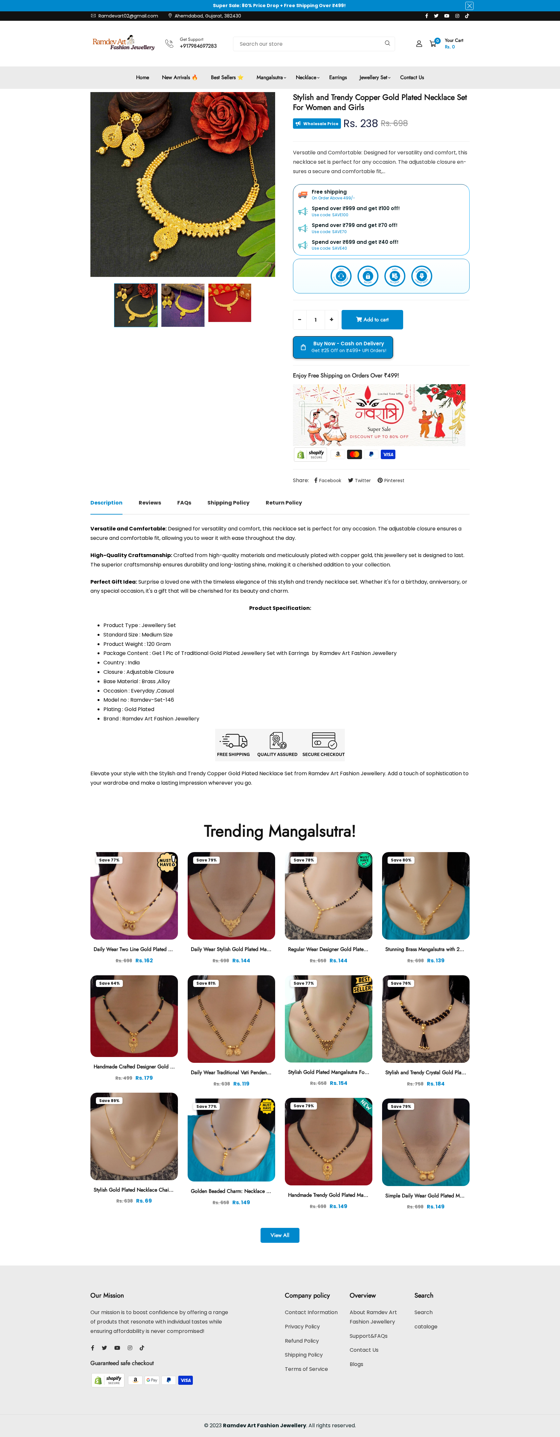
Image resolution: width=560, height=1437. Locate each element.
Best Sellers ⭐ (227, 77)
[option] (182, 184)
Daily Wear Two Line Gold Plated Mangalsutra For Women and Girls (168, 949)
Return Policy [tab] (284, 502)
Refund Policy (302, 1341)
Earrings (338, 77)
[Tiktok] (467, 16)
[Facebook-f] (427, 16)
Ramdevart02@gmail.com (127, 16)
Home (142, 77)
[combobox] (314, 44)
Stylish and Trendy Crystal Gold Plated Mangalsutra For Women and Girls (465, 1072)
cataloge (426, 1326)
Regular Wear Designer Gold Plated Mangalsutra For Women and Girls (365, 949)
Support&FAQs (369, 1336)
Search (423, 1312)
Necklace (306, 77)
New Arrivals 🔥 (180, 77)
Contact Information (311, 1312)
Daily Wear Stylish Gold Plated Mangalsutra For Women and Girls (263, 949)
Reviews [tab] (150, 502)
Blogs (356, 1364)
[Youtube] (447, 16)
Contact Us (412, 77)
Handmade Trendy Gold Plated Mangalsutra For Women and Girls (360, 1195)
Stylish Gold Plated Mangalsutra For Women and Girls (347, 1072)
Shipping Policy (304, 1355)
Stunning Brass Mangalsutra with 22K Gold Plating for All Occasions (459, 949)
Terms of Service (306, 1369)
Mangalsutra (270, 77)
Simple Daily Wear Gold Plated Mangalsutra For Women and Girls (458, 1195)
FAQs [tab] (184, 502)
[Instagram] (457, 16)
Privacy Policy (302, 1326)
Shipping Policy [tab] (228, 502)
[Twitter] (436, 16)
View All (280, 1235)
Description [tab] (106, 502)
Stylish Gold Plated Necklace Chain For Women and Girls (157, 1190)
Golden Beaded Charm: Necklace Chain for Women (248, 1191)
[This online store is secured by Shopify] (311, 454)
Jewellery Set (373, 77)
